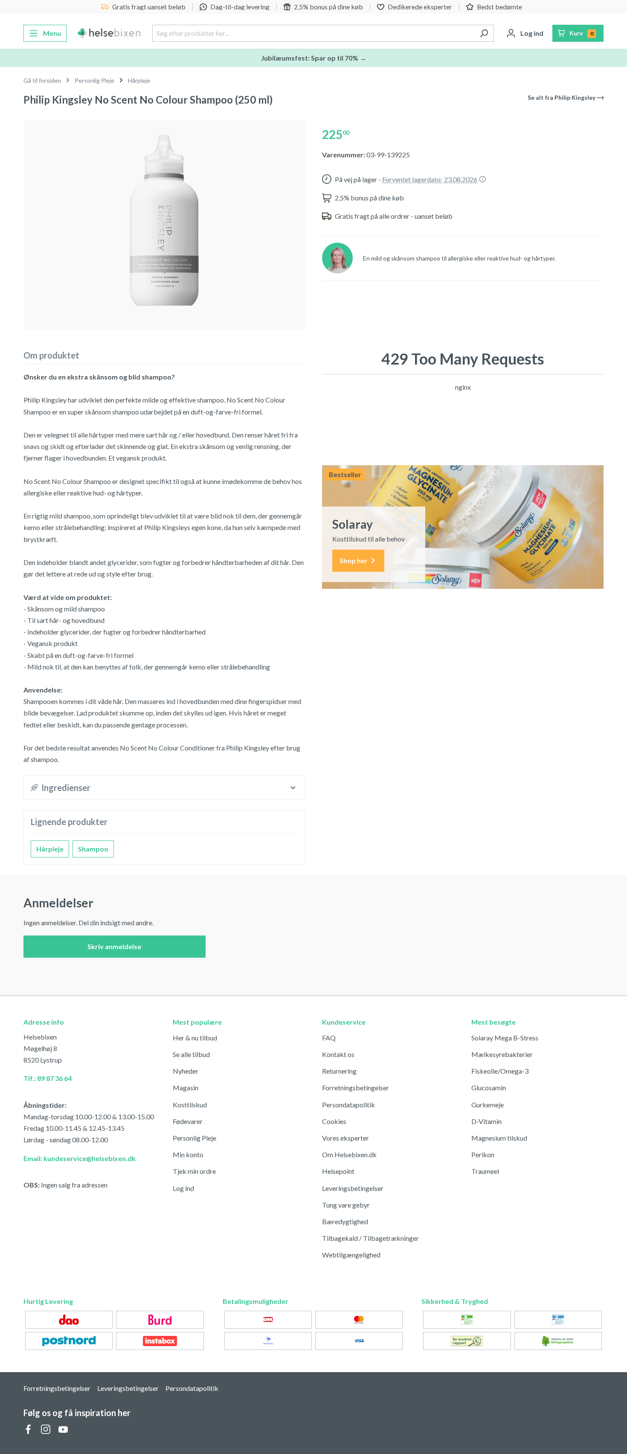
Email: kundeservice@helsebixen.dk (79, 1158)
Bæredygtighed (345, 1221)
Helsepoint (338, 1171)
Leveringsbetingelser (352, 1188)
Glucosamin (488, 1087)
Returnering (339, 1071)
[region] (164, 221)
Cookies (334, 1121)
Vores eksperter (345, 1138)
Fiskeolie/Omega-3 (499, 1071)
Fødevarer (188, 1121)
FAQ (329, 1038)
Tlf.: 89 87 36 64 (47, 1078)
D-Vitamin (486, 1121)
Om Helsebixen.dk (349, 1154)
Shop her (354, 560)
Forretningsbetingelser (355, 1087)
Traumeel (485, 1171)
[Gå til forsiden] (109, 33)
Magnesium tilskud (499, 1138)
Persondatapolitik (348, 1105)
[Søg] (484, 33)
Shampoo (93, 849)
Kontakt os (338, 1054)
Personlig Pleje (194, 1138)
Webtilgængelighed (351, 1255)
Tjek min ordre (194, 1171)
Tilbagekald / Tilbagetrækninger (370, 1238)
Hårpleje (50, 849)
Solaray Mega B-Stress (504, 1038)
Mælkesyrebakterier (502, 1054)
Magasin (185, 1087)
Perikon (482, 1154)
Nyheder (185, 1071)
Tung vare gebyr (346, 1205)
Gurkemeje (487, 1105)
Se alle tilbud (191, 1054)
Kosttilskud (190, 1105)
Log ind (183, 1188)
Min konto (188, 1154)
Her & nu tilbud (195, 1038)
